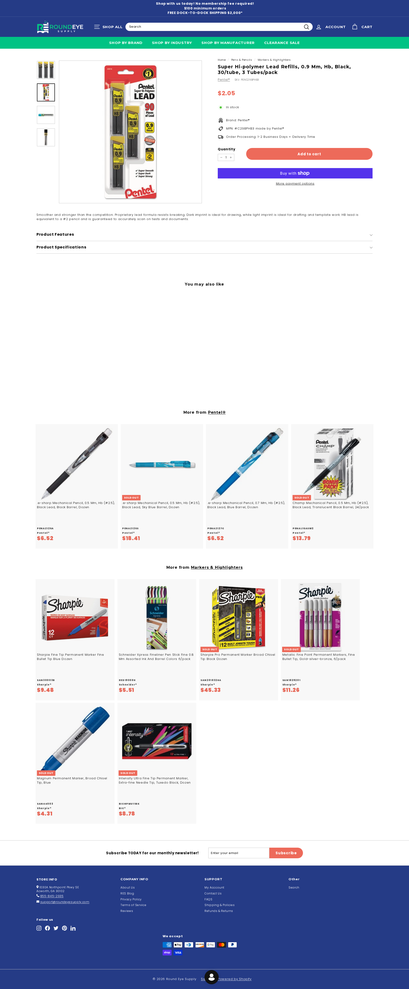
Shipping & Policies (219, 905)
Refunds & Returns (218, 911)
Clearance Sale (282, 42)
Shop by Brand (125, 42)
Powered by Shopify (235, 979)
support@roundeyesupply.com (64, 902)
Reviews (126, 911)
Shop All (109, 28)
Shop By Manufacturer (228, 42)
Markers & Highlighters (274, 60)
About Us (127, 887)
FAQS (208, 899)
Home (222, 60)
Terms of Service (133, 905)
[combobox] (219, 27)
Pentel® (224, 79)
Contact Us (213, 893)
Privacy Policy (131, 899)
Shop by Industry (172, 42)
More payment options (295, 184)
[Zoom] (130, 132)
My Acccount (214, 887)
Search (294, 887)
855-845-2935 (52, 896)
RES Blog (127, 893)
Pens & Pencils (241, 60)
